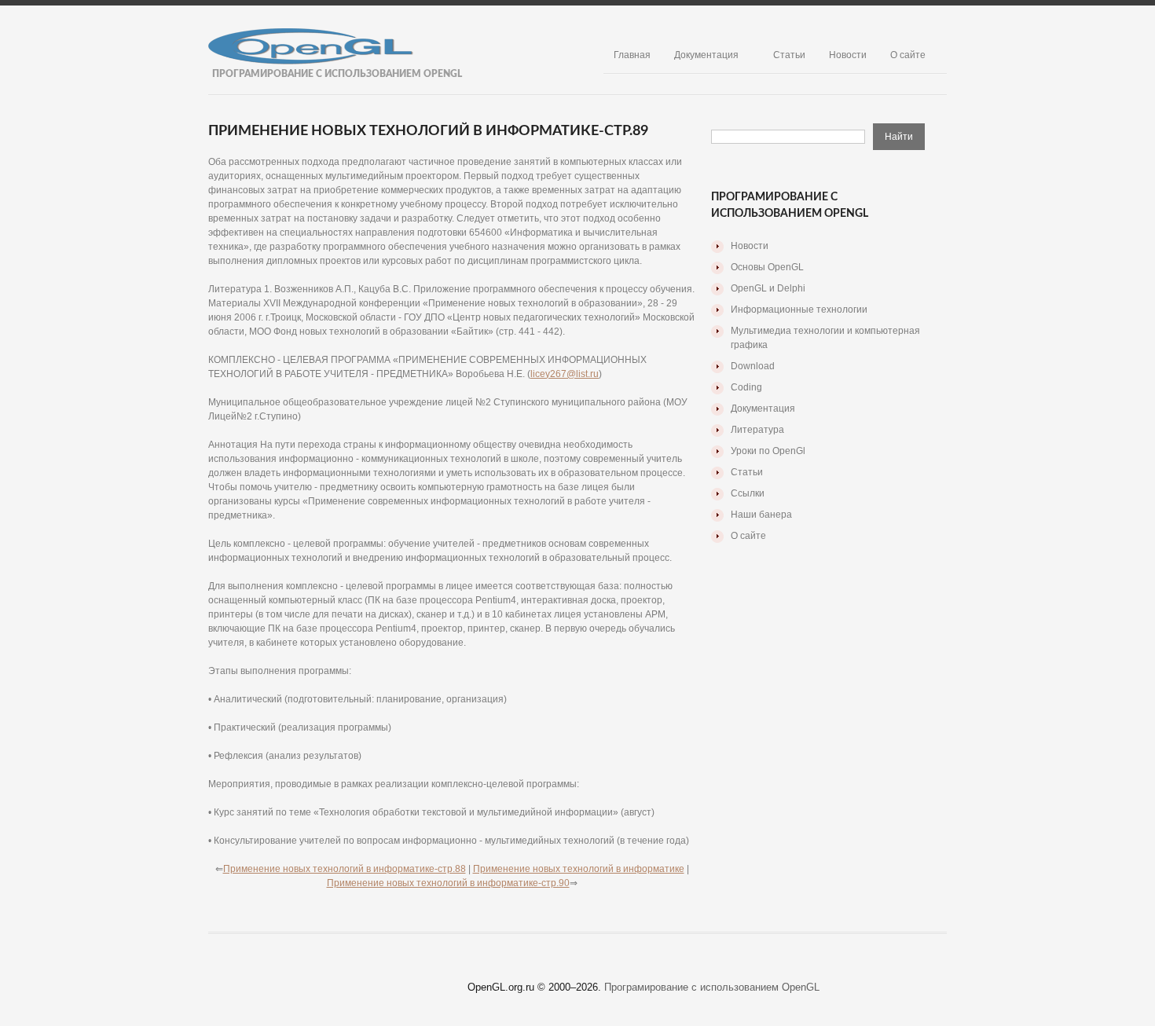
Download (753, 366)
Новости (848, 54)
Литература (757, 429)
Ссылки (747, 493)
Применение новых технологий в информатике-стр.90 (448, 883)
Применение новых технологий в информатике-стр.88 (344, 868)
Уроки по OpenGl (768, 450)
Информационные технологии (799, 309)
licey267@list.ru (564, 373)
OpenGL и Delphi (768, 288)
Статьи (789, 54)
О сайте (908, 54)
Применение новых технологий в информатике (578, 868)
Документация (706, 54)
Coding (746, 387)
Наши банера (761, 514)
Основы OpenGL (767, 267)
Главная (632, 54)
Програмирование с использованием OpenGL (712, 987)
